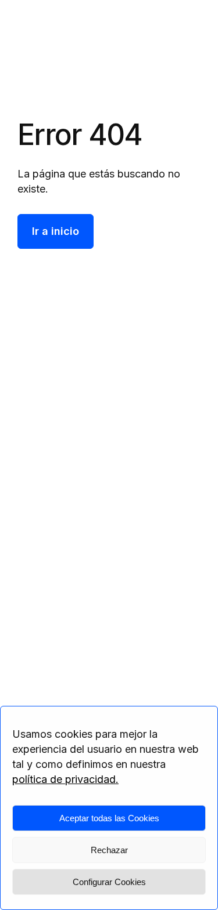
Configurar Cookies (109, 882)
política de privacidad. (65, 779)
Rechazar (109, 850)
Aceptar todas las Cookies (109, 818)
